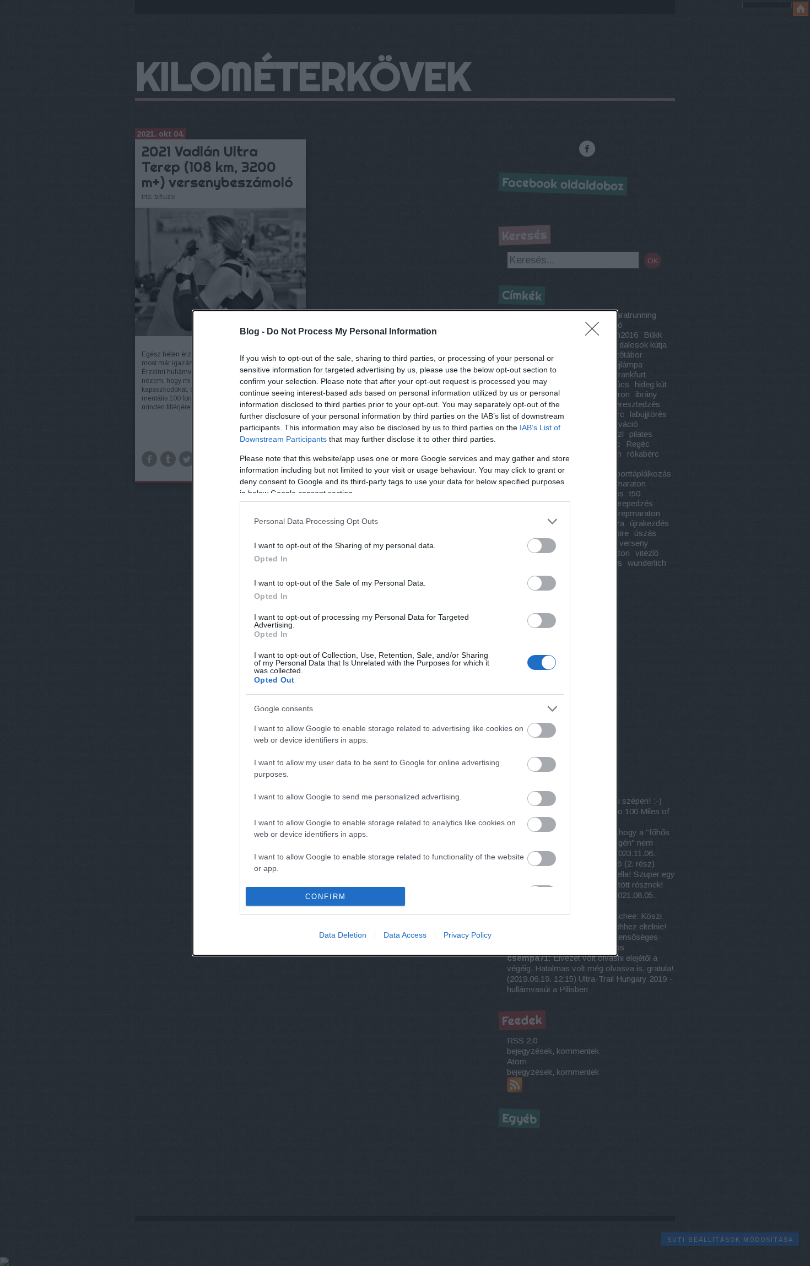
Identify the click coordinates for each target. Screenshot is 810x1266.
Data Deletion (342, 934)
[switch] (541, 545)
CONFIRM (325, 896)
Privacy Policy (468, 934)
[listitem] (405, 521)
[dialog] (405, 633)
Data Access (405, 934)
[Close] (595, 332)
